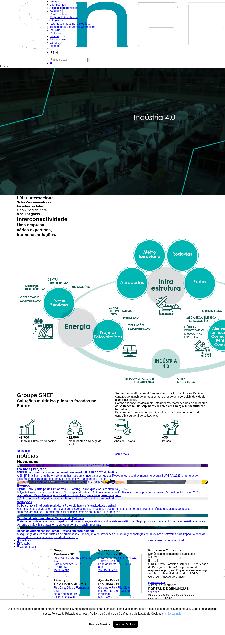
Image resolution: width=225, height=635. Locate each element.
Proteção (55, 33)
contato (54, 45)
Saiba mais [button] (174, 613)
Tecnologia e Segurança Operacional (73, 26)
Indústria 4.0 (57, 30)
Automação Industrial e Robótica (70, 23)
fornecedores (58, 39)
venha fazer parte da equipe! (166, 540)
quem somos (58, 4)
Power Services (59, 14)
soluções (55, 11)
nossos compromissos (64, 7)
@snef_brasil (27, 546)
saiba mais (24, 450)
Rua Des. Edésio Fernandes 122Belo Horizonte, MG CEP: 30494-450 (71, 592)
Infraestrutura (58, 20)
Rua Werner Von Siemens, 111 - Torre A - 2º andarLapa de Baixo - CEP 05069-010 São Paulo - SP (117, 564)
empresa (55, 1)
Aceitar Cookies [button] (125, 624)
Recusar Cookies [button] (99, 624)
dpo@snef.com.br (156, 582)
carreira (54, 42)
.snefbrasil (25, 540)
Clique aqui (153, 592)
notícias (54, 36)
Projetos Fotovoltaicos (64, 17)
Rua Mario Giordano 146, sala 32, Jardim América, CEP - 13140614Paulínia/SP (72, 564)
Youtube (25, 543)
